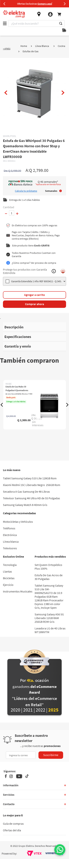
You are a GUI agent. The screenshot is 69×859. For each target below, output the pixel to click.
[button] (2, 405)
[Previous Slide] (4, 3)
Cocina (61, 46)
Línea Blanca (42, 46)
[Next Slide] (64, 3)
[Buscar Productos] (61, 23)
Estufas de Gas (30, 51)
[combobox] (36, 23)
